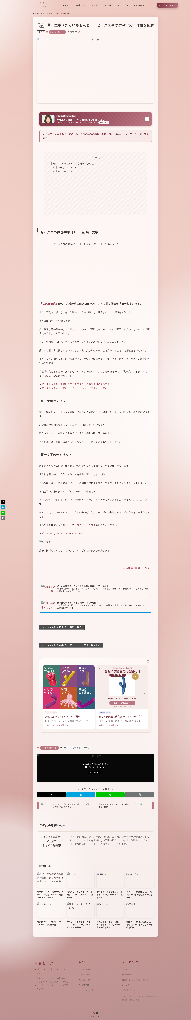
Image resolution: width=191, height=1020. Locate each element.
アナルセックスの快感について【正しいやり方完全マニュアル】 (76, 388)
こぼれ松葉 (49, 303)
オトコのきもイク (86, 990)
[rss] (97, 1012)
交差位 (86, 748)
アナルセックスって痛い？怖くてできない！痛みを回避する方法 (76, 384)
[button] (51, 794)
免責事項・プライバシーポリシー (136, 980)
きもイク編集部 (52, 845)
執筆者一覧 (127, 975)
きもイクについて (129, 969)
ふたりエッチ (84, 975)
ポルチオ (76, 748)
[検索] (152, 5)
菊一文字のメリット (67, 167)
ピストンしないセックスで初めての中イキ (64, 533)
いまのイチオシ (169, 5)
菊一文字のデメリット (68, 171)
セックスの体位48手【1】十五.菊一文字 (74, 163)
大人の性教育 (84, 985)
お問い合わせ (128, 985)
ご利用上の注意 (128, 990)
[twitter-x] (94, 1012)
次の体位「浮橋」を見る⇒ (137, 567)
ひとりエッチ (84, 969)
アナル (66, 748)
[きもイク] (23, 5)
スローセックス (85, 525)
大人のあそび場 (85, 980)
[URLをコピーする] (139, 794)
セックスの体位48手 (57, 32)
